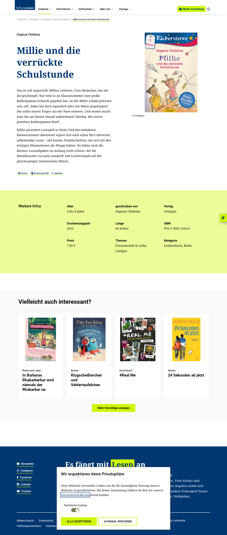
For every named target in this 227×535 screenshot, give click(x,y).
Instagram (26, 470)
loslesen (34, 19)
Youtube (26, 491)
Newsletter (27, 463)
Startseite (22, 19)
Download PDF (41, 173)
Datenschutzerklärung (75, 495)
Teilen (24, 173)
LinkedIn (25, 484)
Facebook (25, 477)
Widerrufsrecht (25, 520)
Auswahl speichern (118, 521)
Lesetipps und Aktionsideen (56, 19)
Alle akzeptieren (79, 521)
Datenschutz (46, 520)
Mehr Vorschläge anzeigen (114, 408)
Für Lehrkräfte (177, 520)
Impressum (52, 526)
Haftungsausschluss (29, 526)
